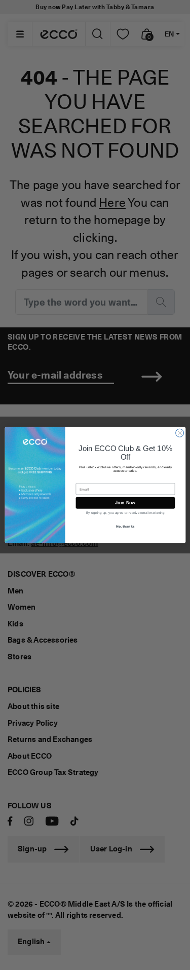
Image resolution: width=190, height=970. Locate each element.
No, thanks (125, 526)
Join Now (125, 502)
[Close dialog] (179, 433)
